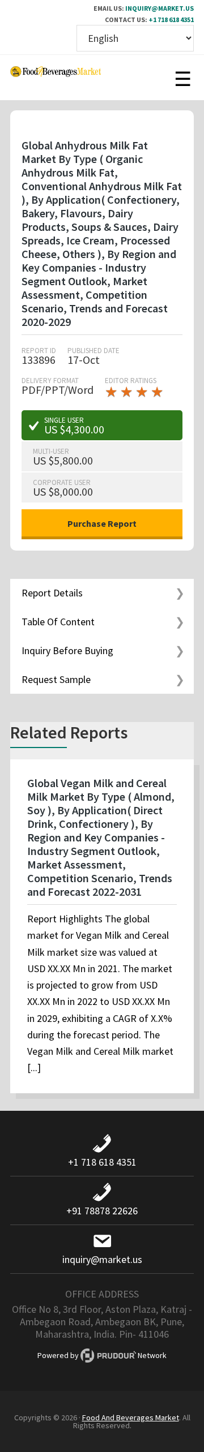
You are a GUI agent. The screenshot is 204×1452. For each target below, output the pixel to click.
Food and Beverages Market (55, 77)
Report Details (52, 592)
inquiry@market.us (159, 8)
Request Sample (56, 679)
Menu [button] (182, 77)
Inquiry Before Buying (67, 650)
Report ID (39, 350)
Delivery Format (50, 380)
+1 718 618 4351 (171, 19)
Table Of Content (58, 621)
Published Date (93, 350)
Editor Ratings (130, 380)
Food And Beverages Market (130, 1417)
